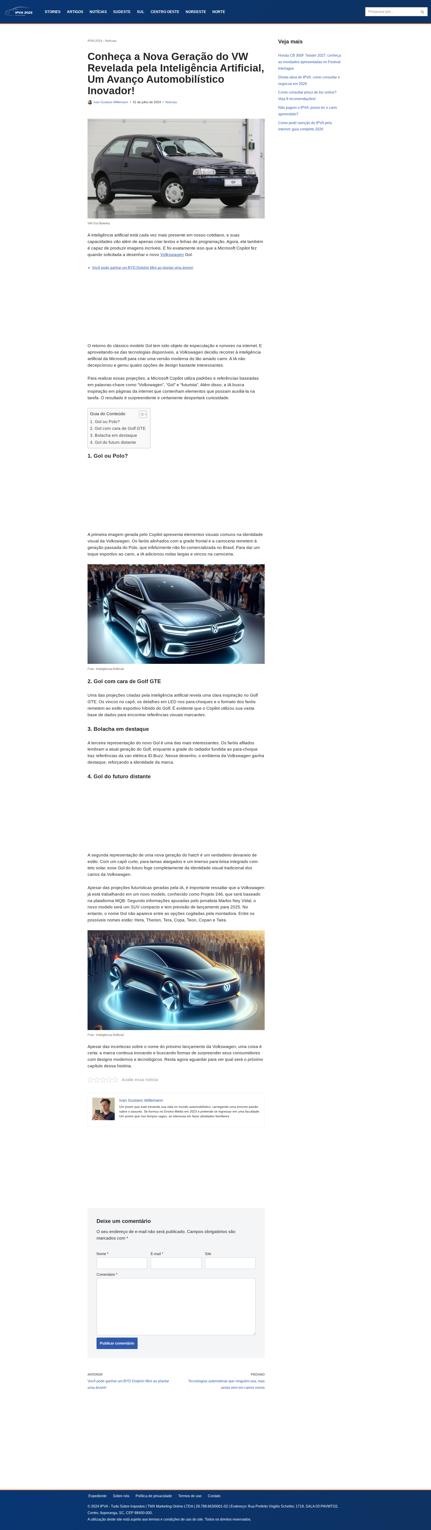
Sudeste (122, 12)
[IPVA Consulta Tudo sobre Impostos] (20, 11)
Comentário (107, 1274)
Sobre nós (121, 1496)
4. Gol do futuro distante (113, 442)
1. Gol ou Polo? (105, 421)
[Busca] (423, 11)
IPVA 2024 (95, 40)
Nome (102, 1254)
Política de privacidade (154, 1496)
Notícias (98, 12)
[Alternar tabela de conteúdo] (141, 414)
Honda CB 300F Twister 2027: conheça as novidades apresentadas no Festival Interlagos (309, 62)
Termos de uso (190, 1496)
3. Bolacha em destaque (113, 435)
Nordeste (196, 12)
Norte (218, 12)
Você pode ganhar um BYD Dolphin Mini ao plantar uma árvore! (142, 268)
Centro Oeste (165, 12)
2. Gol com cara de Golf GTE (118, 428)
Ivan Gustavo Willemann (111, 102)
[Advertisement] (176, 309)
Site (208, 1254)
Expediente (97, 1496)
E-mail (157, 1254)
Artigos (75, 12)
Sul (140, 12)
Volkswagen (172, 254)
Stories (53, 12)
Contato (214, 1496)
